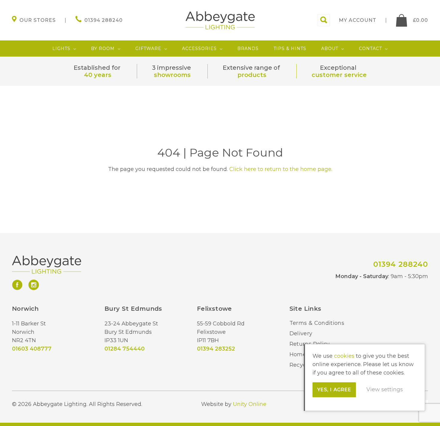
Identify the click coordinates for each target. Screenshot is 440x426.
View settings (384, 389)
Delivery (300, 333)
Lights (61, 48)
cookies (344, 356)
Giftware (148, 48)
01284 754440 (124, 348)
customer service (339, 74)
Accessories (199, 48)
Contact (370, 48)
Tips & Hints (290, 48)
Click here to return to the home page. (280, 169)
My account (357, 20)
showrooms (172, 74)
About (329, 48)
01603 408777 (31, 348)
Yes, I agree (334, 389)
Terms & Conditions (316, 323)
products (251, 74)
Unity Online (249, 404)
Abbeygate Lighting (220, 20)
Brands (248, 48)
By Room (103, 48)
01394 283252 (216, 348)
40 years (97, 74)
